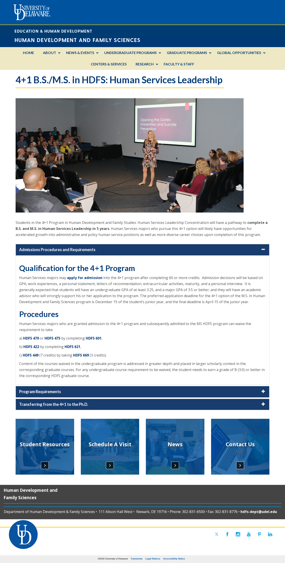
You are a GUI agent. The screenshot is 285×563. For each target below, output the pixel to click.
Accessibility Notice (174, 558)
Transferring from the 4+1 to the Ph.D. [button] (53, 404)
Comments (136, 558)
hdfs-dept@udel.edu (258, 511)
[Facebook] (227, 534)
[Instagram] (238, 534)
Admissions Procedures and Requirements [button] (57, 249)
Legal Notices (152, 558)
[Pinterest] (259, 534)
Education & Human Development (53, 31)
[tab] (142, 249)
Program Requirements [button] (40, 391)
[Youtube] (249, 534)
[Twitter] (217, 534)
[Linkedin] (270, 534)
